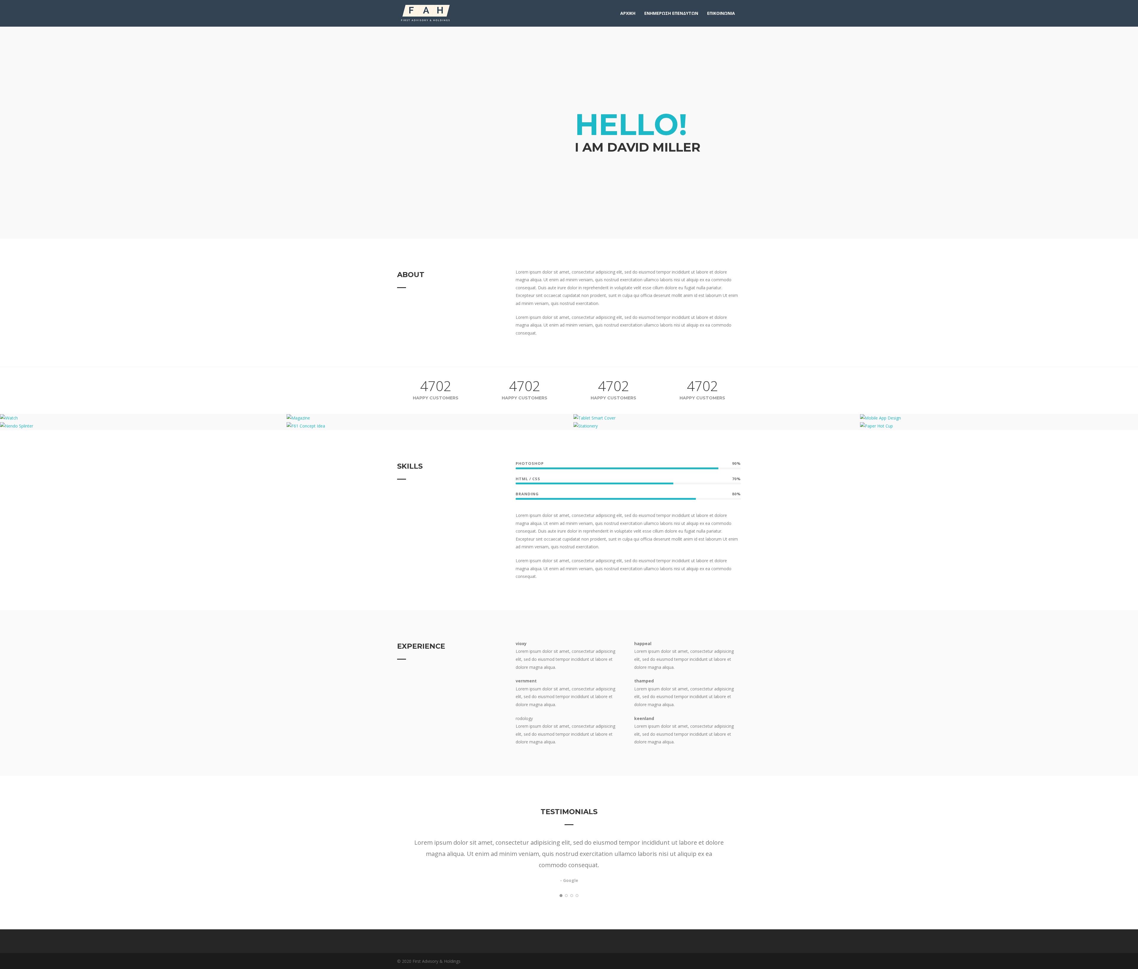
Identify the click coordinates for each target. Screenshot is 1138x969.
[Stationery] (716, 426)
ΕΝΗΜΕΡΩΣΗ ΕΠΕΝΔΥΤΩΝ (671, 13)
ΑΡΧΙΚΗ (627, 13)
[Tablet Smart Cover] (716, 418)
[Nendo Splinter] (143, 426)
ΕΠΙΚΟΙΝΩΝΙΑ (721, 13)
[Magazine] (430, 418)
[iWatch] (143, 418)
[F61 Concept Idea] (430, 426)
